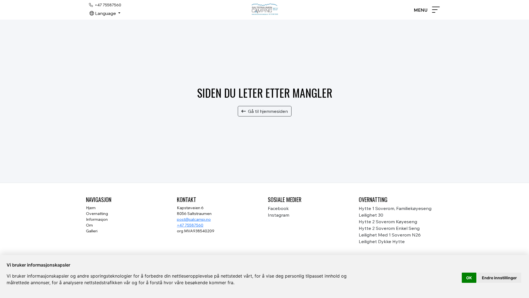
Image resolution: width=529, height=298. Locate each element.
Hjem (91, 207)
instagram (278, 215)
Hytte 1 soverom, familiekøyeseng (395, 208)
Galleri (92, 230)
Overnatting (97, 213)
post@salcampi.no (194, 219)
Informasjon (97, 219)
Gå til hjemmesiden (268, 111)
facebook (278, 208)
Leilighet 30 (371, 215)
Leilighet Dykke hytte (382, 241)
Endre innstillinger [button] (499, 277)
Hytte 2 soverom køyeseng (388, 221)
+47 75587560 (190, 225)
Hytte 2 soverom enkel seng (389, 228)
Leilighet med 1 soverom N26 (390, 235)
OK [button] (469, 277)
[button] (105, 13)
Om (89, 225)
